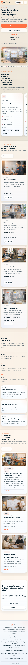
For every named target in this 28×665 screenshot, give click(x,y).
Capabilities (17, 650)
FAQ (26, 653)
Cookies (16, 658)
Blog (21, 650)
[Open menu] (25, 2)
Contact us (14, 607)
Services (8, 650)
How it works (21, 653)
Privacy (7, 658)
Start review (4, 653)
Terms (11, 658)
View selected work (14, 30)
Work (12, 650)
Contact (10, 653)
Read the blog (6, 449)
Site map (20, 658)
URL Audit (14, 653)
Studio (14, 655)
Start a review (14, 26)
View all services (7, 156)
